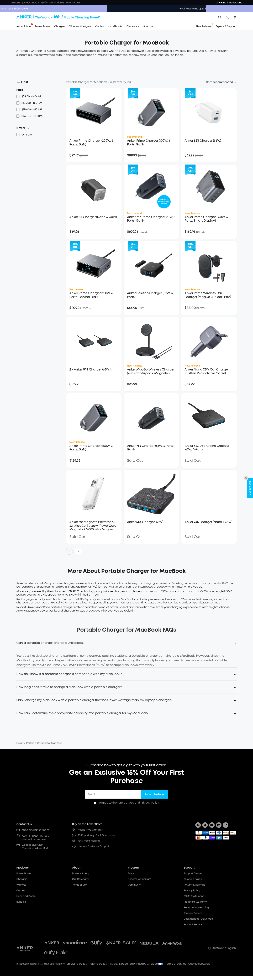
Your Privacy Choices (144, 964)
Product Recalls (193, 924)
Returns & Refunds (194, 884)
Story (131, 873)
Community (134, 884)
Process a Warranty (195, 901)
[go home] (58, 17)
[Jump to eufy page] (96, 943)
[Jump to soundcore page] (75, 943)
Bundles (21, 901)
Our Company (80, 879)
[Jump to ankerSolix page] (121, 943)
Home (19, 743)
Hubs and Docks (25, 896)
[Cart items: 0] (235, 17)
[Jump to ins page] (219, 825)
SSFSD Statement (194, 896)
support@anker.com (35, 830)
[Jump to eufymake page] (56, 953)
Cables (20, 890)
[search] (220, 17)
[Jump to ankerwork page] (172, 943)
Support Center (193, 873)
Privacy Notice (118, 964)
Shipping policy (76, 964)
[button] (126, 645)
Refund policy (98, 964)
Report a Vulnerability (196, 907)
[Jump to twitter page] (205, 825)
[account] (227, 17)
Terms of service (175, 964)
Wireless (21, 884)
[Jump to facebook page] (198, 825)
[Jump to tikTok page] (225, 825)
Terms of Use (125, 802)
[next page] (78, 551)
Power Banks (23, 873)
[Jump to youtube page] (212, 825)
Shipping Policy (193, 879)
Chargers (21, 879)
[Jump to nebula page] (149, 943)
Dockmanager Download (198, 918)
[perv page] (69, 551)
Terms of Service (193, 913)
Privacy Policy (150, 802)
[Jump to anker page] (24, 948)
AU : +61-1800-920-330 (35, 836)
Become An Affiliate (139, 879)
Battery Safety (80, 873)
